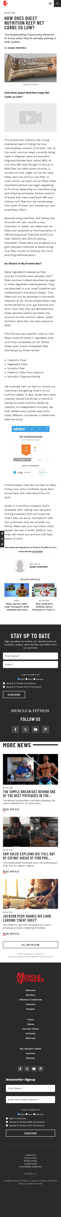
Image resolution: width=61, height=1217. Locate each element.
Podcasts (30, 1033)
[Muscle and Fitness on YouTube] (35, 729)
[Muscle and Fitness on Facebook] (15, 729)
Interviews (44, 601)
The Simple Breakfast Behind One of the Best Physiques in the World (29, 795)
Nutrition (9, 13)
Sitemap (30, 1058)
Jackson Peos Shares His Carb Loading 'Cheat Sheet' (27, 918)
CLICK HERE (37, 551)
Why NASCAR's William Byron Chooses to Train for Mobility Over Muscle (44, 609)
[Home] (5, 5)
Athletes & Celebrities (30, 999)
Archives (30, 1053)
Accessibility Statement (30, 1167)
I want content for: (30, 674)
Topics (30, 1019)
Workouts (31, 990)
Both (22, 679)
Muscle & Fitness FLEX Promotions (23, 687)
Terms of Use (30, 1158)
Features (30, 1004)
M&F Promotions (17, 1118)
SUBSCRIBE (14, 694)
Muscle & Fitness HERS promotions (27, 1122)
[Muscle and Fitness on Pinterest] (45, 729)
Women (39, 679)
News (16, 601)
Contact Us (30, 1155)
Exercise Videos (30, 1029)
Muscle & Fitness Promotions (21, 683)
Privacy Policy (30, 1161)
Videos (30, 1024)
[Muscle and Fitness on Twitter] (25, 729)
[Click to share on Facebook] (2, 533)
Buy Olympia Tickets (30, 1048)
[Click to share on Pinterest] (2, 544)
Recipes (30, 1009)
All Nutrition (30, 944)
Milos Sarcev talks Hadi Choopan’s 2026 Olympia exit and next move (17, 608)
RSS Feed (31, 1038)
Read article (11, 809)
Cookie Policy (30, 1164)
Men (30, 679)
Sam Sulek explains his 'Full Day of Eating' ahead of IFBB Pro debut (29, 858)
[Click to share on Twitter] (2, 539)
